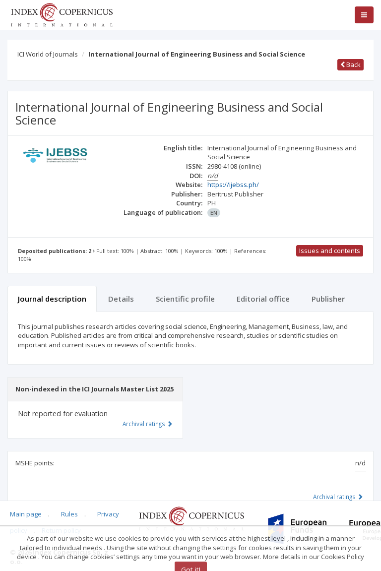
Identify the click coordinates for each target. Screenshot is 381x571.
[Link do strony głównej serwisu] (61, 13)
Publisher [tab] (328, 299)
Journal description (52, 299)
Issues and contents (329, 250)
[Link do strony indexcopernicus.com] (191, 517)
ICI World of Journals (47, 54)
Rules (69, 513)
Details (121, 299)
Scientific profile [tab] (185, 299)
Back (353, 64)
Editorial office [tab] (263, 299)
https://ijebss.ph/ (233, 184)
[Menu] (364, 14)
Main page (26, 513)
